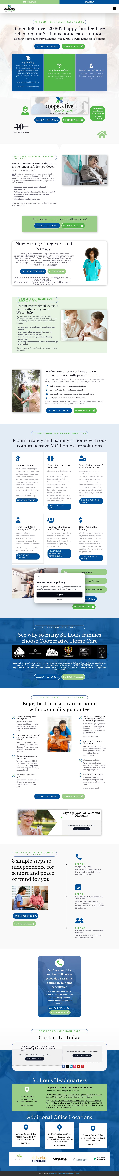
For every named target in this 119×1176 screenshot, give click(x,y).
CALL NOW (89, 2)
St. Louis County (60, 1094)
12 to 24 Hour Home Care (90, 501)
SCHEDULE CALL (29, 2)
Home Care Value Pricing (89, 557)
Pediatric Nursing (26, 500)
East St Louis (79, 1101)
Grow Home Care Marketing (59, 1173)
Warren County (87, 1097)
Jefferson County (88, 1094)
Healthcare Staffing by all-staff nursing (56, 553)
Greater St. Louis (66, 1101)
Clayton (88, 1101)
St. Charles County (59, 1097)
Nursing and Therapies (23, 556)
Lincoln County (74, 1097)
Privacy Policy (75, 1173)
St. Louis (55, 1101)
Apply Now (55, 271)
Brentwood (65, 1103)
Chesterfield (96, 1101)
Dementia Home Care (56, 506)
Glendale (83, 1103)
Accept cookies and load (81, 828)
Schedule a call (72, 46)
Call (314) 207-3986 (46, 46)
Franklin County (74, 1094)
